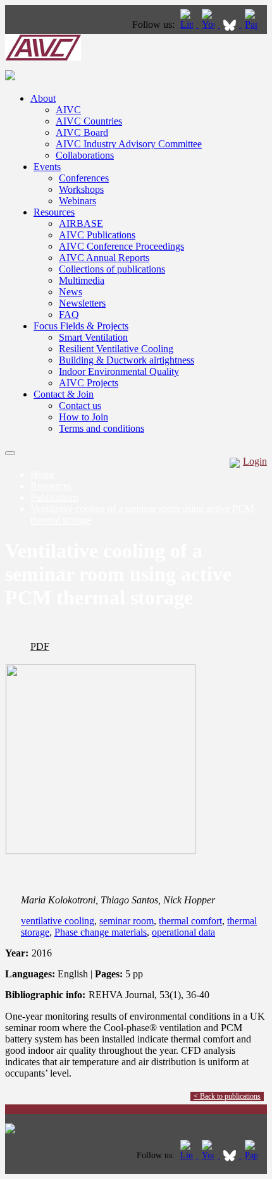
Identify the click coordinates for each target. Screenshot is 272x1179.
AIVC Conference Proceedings (121, 246)
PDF (39, 646)
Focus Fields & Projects (81, 326)
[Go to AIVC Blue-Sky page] (231, 24)
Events (47, 166)
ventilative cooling (57, 920)
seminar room (126, 920)
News (70, 291)
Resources (54, 212)
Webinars (77, 200)
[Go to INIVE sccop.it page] (254, 24)
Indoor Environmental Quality (119, 371)
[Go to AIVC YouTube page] (209, 24)
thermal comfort (190, 920)
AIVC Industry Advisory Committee (129, 143)
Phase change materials (100, 932)
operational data (183, 932)
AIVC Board (82, 132)
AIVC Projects (88, 382)
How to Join (83, 417)
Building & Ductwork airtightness (126, 360)
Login (255, 461)
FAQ (69, 314)
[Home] (43, 57)
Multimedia (81, 280)
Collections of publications (112, 269)
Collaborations (85, 155)
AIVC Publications (97, 234)
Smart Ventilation (93, 337)
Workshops (81, 189)
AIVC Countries (89, 121)
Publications (54, 497)
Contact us (80, 405)
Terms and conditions (101, 428)
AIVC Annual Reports (104, 257)
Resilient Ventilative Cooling (116, 348)
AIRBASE (81, 223)
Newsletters (82, 303)
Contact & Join (64, 394)
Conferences (84, 178)
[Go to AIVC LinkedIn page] (188, 24)
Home (42, 474)
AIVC (68, 109)
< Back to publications (227, 1096)
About (43, 98)
